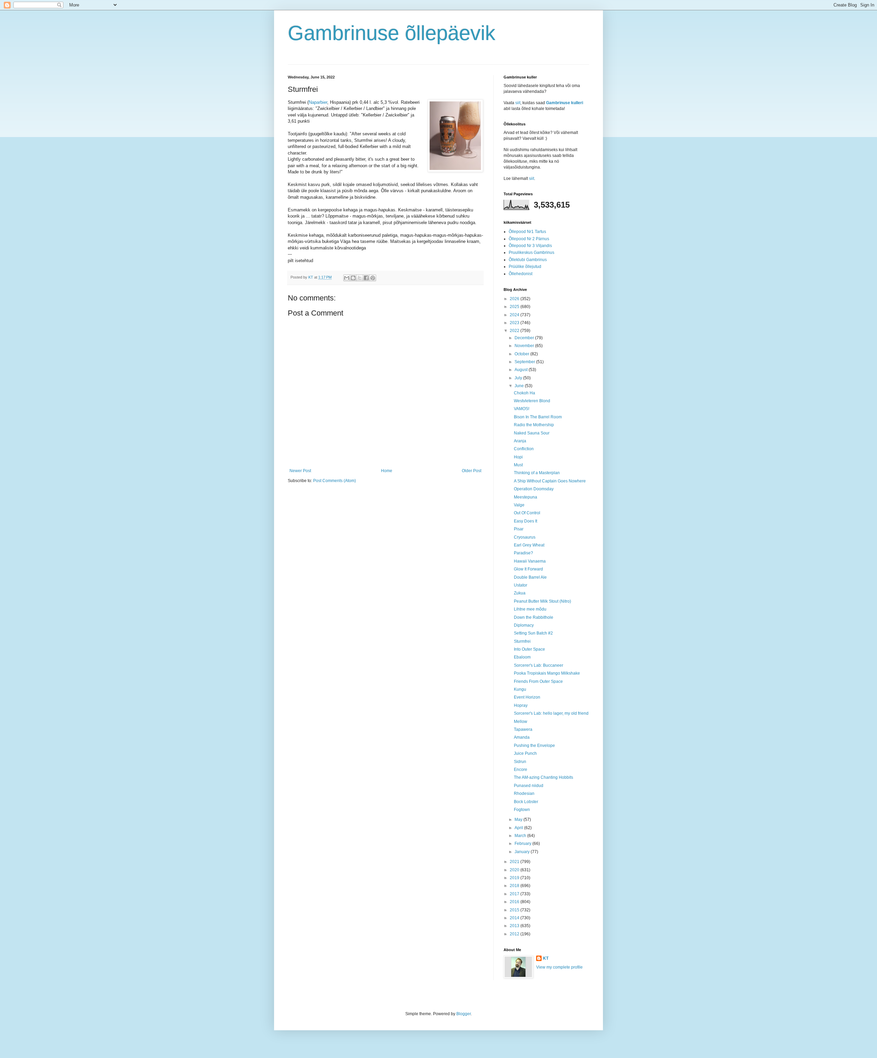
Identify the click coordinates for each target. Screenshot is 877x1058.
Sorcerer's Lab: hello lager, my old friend (551, 713)
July (519, 378)
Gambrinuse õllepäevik (391, 33)
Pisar (518, 529)
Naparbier (318, 102)
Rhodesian (524, 793)
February (523, 843)
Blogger (463, 1013)
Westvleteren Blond (532, 400)
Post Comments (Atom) (334, 480)
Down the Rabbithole (533, 617)
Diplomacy (524, 625)
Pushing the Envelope (534, 745)
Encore (520, 769)
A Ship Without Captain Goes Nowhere (550, 481)
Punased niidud (528, 785)
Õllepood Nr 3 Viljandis (530, 245)
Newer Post (300, 470)
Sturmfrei (522, 641)
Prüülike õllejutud (525, 266)
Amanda (522, 737)
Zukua (520, 593)
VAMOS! (521, 408)
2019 (515, 877)
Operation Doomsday (534, 489)
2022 (515, 330)
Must (518, 465)
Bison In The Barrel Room (538, 417)
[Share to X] (359, 277)
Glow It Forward (528, 569)
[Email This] (346, 277)
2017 (515, 893)
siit (517, 102)
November (525, 345)
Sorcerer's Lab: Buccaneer (538, 665)
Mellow (520, 721)
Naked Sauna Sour (531, 433)
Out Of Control (527, 512)
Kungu (520, 689)
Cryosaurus (524, 537)
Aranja (520, 441)
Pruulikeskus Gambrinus (531, 252)
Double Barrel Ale (530, 577)
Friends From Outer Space (538, 681)
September (525, 361)
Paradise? (523, 553)
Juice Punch (525, 753)
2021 (515, 861)
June (520, 385)
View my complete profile (559, 967)
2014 (515, 917)
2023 (515, 322)
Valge (519, 505)
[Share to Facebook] (366, 277)
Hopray (521, 705)
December (525, 337)
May (519, 819)
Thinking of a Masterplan (537, 472)
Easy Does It (525, 521)
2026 (515, 298)
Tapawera (523, 729)
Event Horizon (527, 697)
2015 (515, 910)
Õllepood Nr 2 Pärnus (529, 238)
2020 (515, 870)
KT (545, 958)
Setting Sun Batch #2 (533, 633)
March (521, 835)
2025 (515, 306)
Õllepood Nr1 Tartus (527, 231)
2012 (515, 934)
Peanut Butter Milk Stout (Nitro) (542, 601)
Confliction (524, 448)
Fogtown (522, 809)
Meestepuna (525, 497)
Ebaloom (522, 657)
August (522, 369)
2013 (515, 925)
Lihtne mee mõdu (530, 609)
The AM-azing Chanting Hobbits (543, 777)
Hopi (518, 457)
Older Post (471, 470)
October (522, 354)
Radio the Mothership (534, 424)
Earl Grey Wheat (529, 545)
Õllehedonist (520, 273)
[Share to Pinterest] (372, 277)
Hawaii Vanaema (530, 561)
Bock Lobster (526, 801)
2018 (515, 885)
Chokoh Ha (524, 393)
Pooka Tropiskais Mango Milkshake (547, 673)
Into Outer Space (529, 649)
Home (386, 470)
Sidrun (520, 761)
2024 (515, 314)
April (519, 827)
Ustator (520, 585)
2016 (515, 901)
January (523, 851)
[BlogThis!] (353, 277)
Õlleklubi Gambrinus (528, 259)
